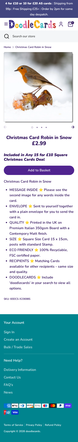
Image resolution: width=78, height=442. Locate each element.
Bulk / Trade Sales (18, 347)
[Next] (73, 127)
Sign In (9, 332)
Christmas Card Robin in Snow (33, 47)
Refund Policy (53, 425)
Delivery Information (20, 369)
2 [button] (37, 127)
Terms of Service (13, 425)
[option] (39, 88)
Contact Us (12, 377)
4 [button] (46, 127)
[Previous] (5, 127)
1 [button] (32, 127)
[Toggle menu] (4, 24)
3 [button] (41, 127)
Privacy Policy (34, 425)
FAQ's (8, 384)
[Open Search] (6, 36)
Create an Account (18, 339)
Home (7, 47)
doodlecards (33, 431)
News (8, 392)
